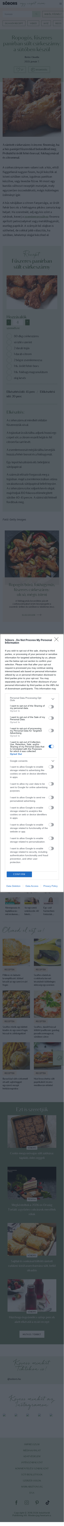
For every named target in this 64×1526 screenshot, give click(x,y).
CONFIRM (19, 874)
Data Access (32, 886)
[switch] (51, 706)
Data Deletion (13, 886)
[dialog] (32, 763)
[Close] (57, 640)
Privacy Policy (50, 886)
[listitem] (32, 699)
